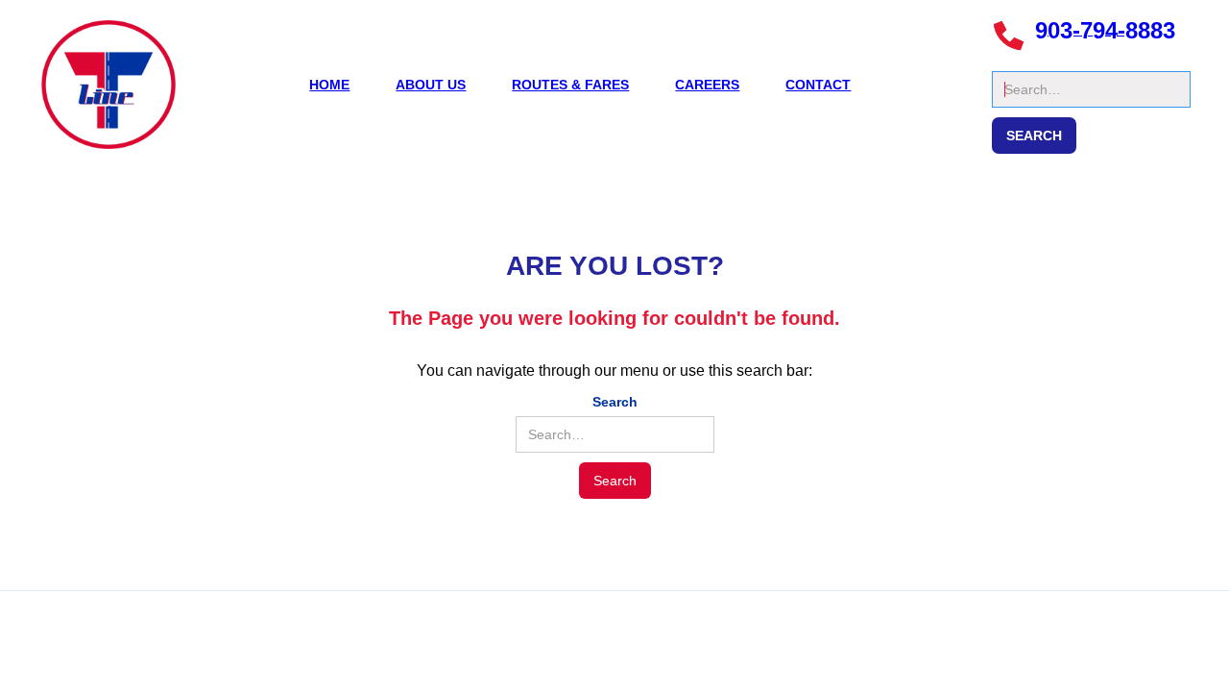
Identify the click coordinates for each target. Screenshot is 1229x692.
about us (431, 84)
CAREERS (707, 84)
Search (1014, 61)
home (329, 84)
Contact (818, 84)
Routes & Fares (570, 84)
